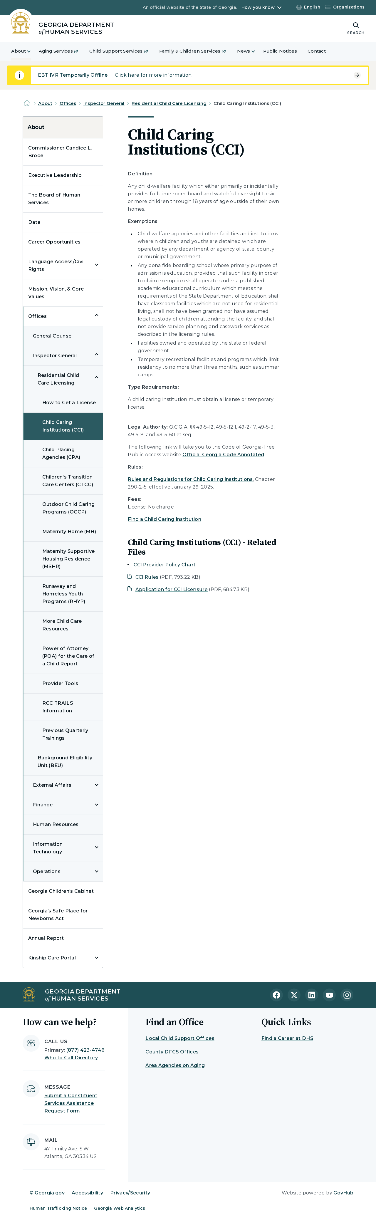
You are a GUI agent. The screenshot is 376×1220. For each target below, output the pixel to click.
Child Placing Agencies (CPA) (61, 453)
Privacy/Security (130, 1193)
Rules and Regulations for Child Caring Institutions (190, 479)
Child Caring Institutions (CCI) (63, 426)
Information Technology (48, 848)
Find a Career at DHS (287, 1038)
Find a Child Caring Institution (164, 519)
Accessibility (87, 1193)
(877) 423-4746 (85, 1050)
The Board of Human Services (54, 198)
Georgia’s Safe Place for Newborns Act (58, 914)
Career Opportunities (54, 242)
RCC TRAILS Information (57, 707)
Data (34, 222)
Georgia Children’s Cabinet (61, 891)
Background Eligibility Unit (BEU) (65, 761)
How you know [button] (258, 7)
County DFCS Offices (172, 1052)
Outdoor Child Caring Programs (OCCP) (68, 508)
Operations (47, 871)
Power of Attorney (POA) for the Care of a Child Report (68, 656)
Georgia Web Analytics (119, 1208)
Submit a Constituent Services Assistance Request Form (70, 1103)
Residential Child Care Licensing (169, 103)
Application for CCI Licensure (171, 589)
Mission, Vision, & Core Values (56, 292)
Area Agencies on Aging (175, 1065)
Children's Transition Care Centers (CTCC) (67, 480)
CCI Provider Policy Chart (165, 565)
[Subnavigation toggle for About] (32, 51)
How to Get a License (69, 402)
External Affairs (52, 785)
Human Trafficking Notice (58, 1208)
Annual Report (46, 938)
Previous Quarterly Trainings (65, 734)
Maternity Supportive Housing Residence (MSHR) (68, 558)
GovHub (343, 1193)
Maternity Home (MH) (69, 531)
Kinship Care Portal (52, 958)
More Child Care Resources (62, 625)
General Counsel (53, 336)
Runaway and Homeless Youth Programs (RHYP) (63, 593)
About (45, 103)
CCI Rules (147, 577)
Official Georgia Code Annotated (223, 454)
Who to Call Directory (71, 1057)
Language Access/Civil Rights (56, 265)
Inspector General (104, 103)
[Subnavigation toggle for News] (256, 51)
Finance (43, 805)
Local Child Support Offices (179, 1038)
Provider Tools (60, 683)
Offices (68, 103)
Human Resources (56, 824)
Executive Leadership (55, 175)
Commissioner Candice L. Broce (60, 151)
